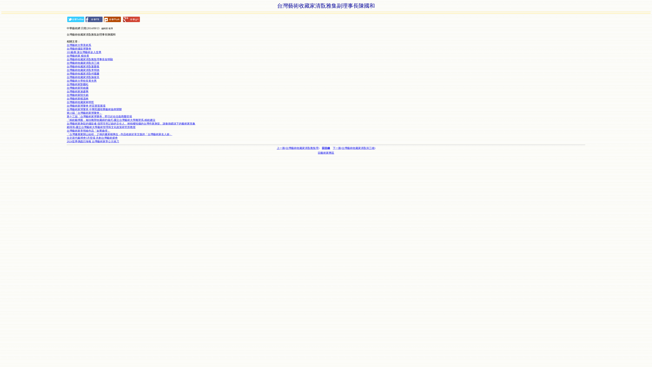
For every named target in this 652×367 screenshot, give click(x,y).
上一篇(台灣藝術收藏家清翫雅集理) (298, 148)
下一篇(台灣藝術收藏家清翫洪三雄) (354, 148)
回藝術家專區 (326, 152)
